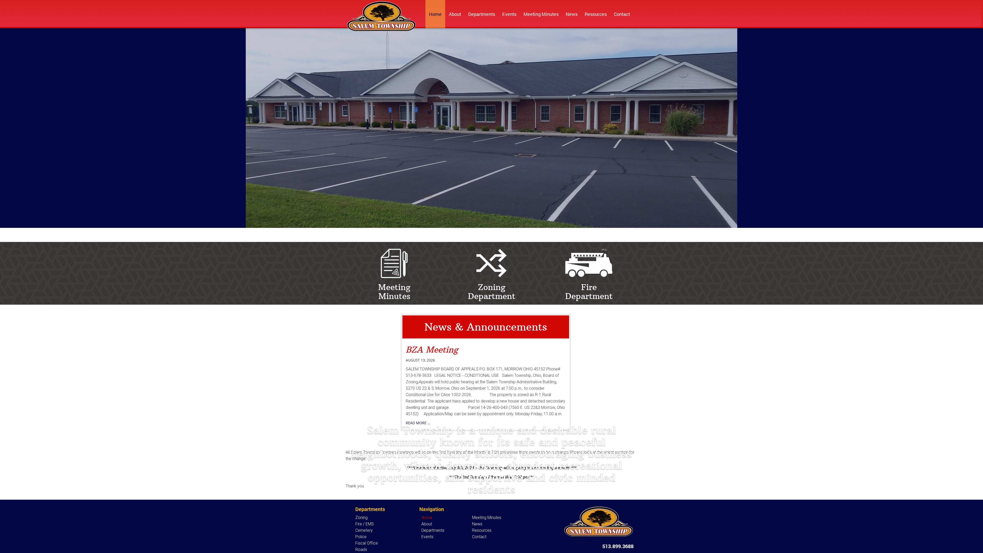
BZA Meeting (432, 350)
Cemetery (364, 530)
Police (361, 536)
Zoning (361, 517)
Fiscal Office (366, 543)
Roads (361, 549)
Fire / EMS (364, 524)
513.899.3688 (618, 546)
